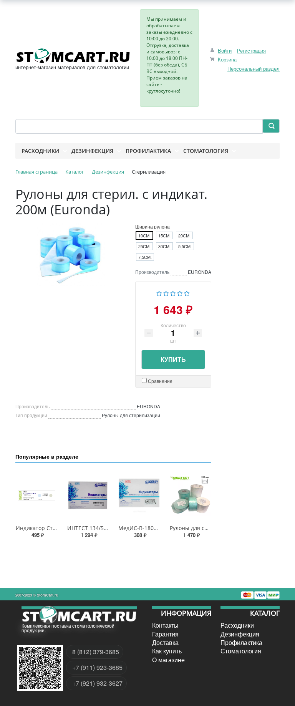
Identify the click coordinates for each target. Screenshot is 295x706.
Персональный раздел (253, 68)
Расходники (237, 625)
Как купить (167, 651)
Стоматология (240, 651)
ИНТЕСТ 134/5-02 (89, 528)
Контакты (165, 625)
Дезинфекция (239, 634)
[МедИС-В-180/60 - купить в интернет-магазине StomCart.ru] (139, 495)
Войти (225, 50)
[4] (180, 292)
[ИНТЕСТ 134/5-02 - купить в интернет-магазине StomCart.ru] (88, 495)
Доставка (165, 642)
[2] (166, 292)
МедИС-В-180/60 (140, 528)
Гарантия (165, 634)
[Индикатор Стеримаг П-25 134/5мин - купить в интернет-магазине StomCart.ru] (36, 495)
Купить (173, 359)
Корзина (227, 59)
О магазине (168, 660)
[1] (159, 292)
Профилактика (241, 642)
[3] (173, 292)
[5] (187, 292)
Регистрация (251, 50)
